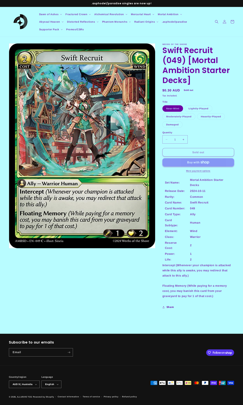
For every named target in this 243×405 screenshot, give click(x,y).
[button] (50, 14)
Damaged (174, 125)
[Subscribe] (69, 352)
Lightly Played (200, 109)
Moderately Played (180, 117)
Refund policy (129, 397)
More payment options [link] (198, 171)
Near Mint (174, 109)
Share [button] (170, 307)
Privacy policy (111, 397)
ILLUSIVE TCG (24, 397)
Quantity (167, 132)
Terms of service (91, 397)
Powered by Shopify (43, 397)
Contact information (68, 397)
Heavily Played (213, 117)
